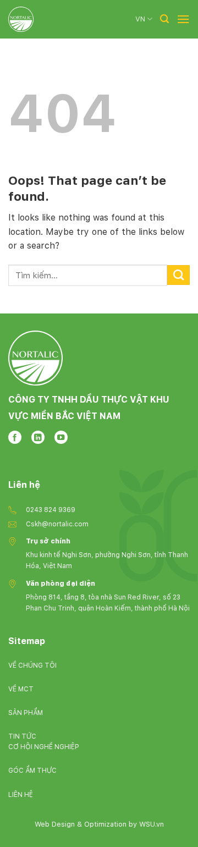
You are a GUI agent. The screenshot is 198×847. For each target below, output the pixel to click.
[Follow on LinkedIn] (38, 437)
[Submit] (178, 275)
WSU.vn (151, 824)
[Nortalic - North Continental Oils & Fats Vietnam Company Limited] (21, 19)
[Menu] (183, 19)
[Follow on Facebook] (14, 437)
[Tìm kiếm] (164, 19)
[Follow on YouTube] (61, 437)
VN (140, 19)
